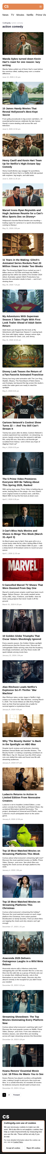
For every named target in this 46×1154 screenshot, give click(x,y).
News (5, 15)
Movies (20, 15)
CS (5, 1117)
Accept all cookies (13, 1148)
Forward (16, 1095)
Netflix (30, 15)
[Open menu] (41, 7)
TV (12, 15)
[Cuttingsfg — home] (6, 7)
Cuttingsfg (6, 23)
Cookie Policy (18, 1142)
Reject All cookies (33, 1148)
